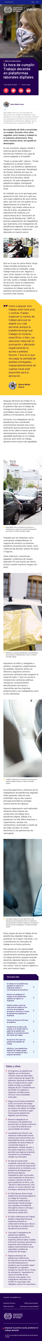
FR (37, 2)
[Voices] (14, 9)
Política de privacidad (31, 1303)
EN (33, 2)
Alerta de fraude (8, 1306)
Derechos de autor (9, 1303)
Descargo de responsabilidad (29, 1306)
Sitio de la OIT (9, 2)
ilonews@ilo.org (15, 1297)
